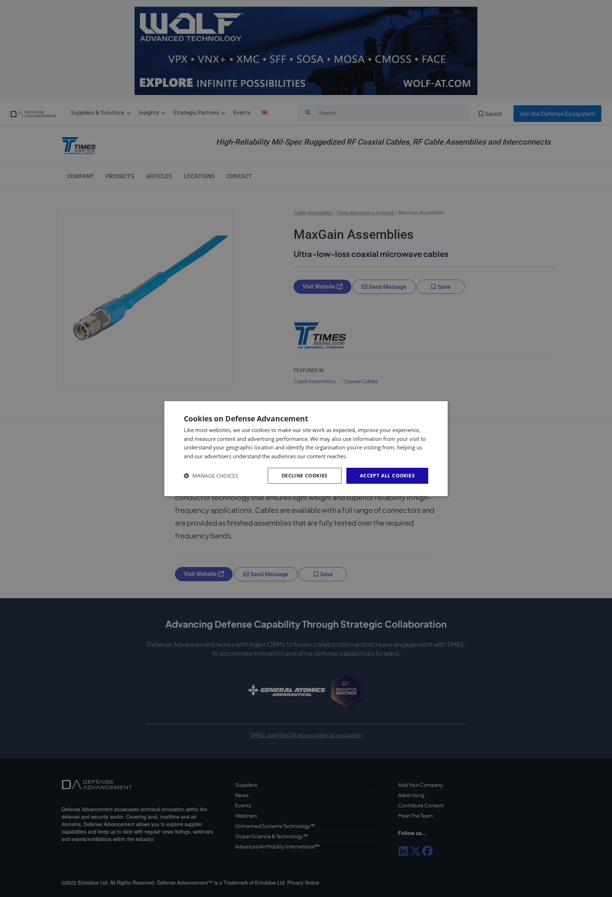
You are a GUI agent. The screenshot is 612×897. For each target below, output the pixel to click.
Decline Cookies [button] (305, 475)
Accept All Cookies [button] (387, 475)
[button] (211, 475)
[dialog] (306, 448)
